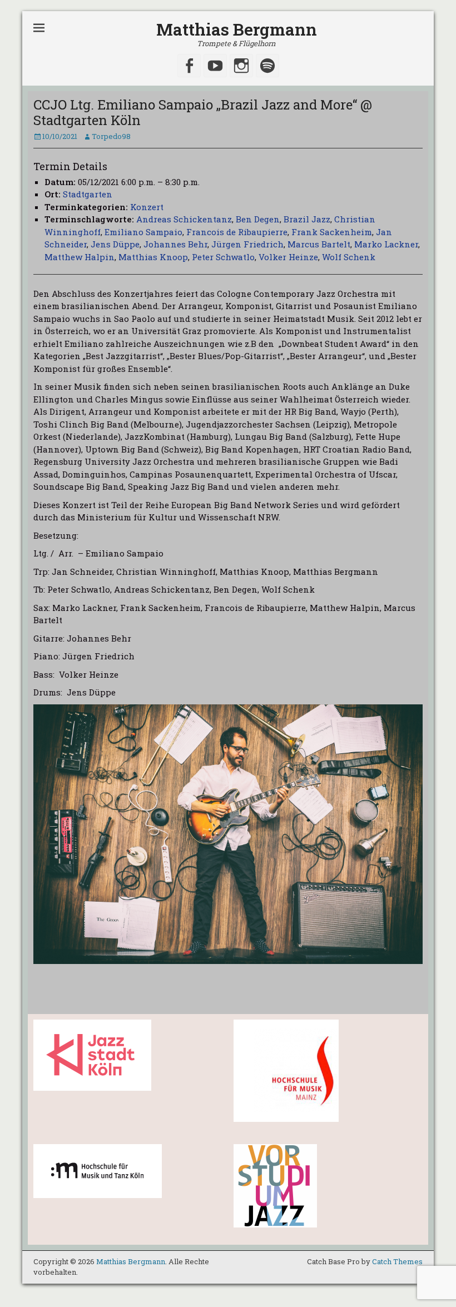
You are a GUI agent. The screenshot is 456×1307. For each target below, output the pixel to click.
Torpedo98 (111, 136)
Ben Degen (258, 219)
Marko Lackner (386, 244)
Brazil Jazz (307, 219)
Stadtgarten (87, 194)
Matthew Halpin (79, 256)
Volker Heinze (288, 256)
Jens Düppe (115, 244)
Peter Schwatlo (223, 256)
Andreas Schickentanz (184, 219)
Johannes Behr (175, 244)
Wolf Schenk (348, 256)
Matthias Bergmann (236, 29)
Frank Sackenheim (331, 231)
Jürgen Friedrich (247, 244)
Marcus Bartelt (319, 244)
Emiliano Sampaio (143, 231)
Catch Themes (397, 1261)
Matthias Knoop (153, 256)
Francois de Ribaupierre (237, 231)
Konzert (146, 206)
